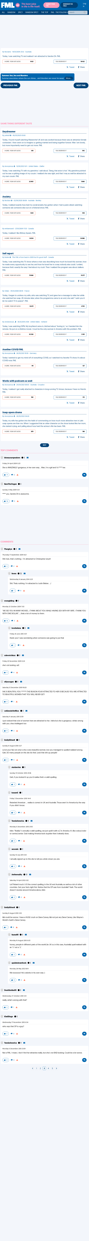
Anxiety (6, 197)
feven (14, 574)
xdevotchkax (10, 655)
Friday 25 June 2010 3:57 (18, 634)
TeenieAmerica (18, 821)
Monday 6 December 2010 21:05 (21, 827)
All (3, 12)
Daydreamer (8, 132)
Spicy (20, 12)
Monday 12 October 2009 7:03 (13, 607)
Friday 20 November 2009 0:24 (13, 661)
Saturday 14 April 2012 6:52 (19, 880)
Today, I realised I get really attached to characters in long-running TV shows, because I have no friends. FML (44, 390)
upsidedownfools (19, 963)
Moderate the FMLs (68, 5)
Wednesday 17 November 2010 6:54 (15, 1022)
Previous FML (10, 86)
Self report (8, 253)
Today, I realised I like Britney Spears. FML (18, 233)
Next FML (81, 86)
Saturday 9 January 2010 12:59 (12, 717)
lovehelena (16, 628)
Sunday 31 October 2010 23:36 (20, 773)
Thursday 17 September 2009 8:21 (14, 555)
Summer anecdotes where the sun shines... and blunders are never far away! (37, 77)
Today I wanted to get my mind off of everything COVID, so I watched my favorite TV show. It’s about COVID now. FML (43, 359)
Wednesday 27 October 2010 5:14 (14, 996)
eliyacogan (9, 682)
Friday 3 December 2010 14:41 (20, 799)
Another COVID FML (12, 350)
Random (11, 12)
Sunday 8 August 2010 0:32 (12, 913)
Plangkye (8, 549)
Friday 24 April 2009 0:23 (11, 463)
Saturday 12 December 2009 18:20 (14, 688)
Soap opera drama (12, 412)
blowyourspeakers (12, 458)
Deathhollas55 (10, 990)
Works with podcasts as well (17, 381)
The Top (44, 12)
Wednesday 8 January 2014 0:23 (21, 579)
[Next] (32, 1068)
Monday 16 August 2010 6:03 (20, 940)
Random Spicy (31, 12)
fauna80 (15, 935)
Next (44, 445)
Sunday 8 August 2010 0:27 (12, 746)
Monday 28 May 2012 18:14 (19, 969)
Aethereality (17, 875)
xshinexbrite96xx (11, 711)
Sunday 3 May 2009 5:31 (10, 490)
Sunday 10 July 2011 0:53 (18, 855)
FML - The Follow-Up (60, 12)
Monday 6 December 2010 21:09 (13, 1049)
